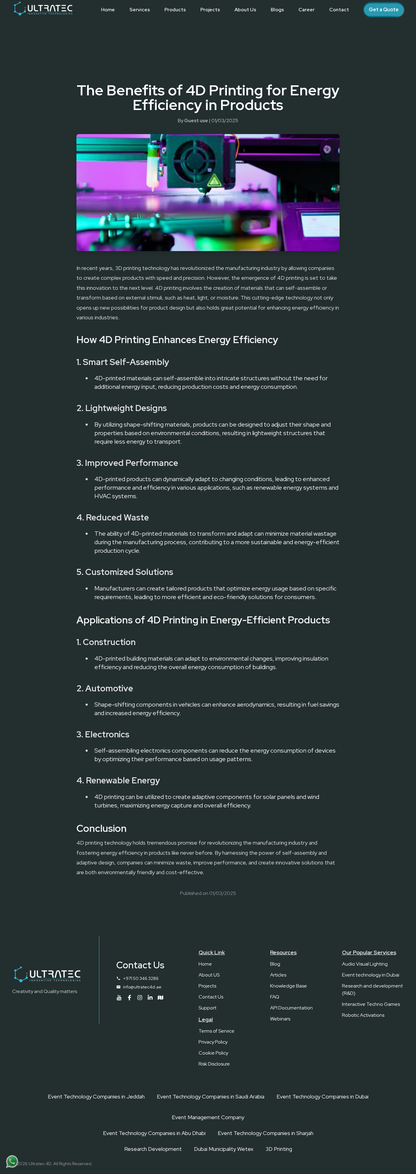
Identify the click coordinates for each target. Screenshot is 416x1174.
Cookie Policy (213, 1053)
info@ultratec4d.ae (142, 987)
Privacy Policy (213, 1042)
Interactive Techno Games (371, 1004)
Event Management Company (208, 1117)
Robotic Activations (363, 1015)
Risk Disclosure (214, 1064)
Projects (207, 986)
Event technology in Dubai (370, 975)
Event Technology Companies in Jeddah (96, 1096)
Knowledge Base (288, 986)
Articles (278, 975)
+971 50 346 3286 (141, 978)
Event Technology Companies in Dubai (322, 1096)
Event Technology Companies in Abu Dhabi (154, 1133)
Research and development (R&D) (372, 989)
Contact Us (211, 997)
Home (205, 964)
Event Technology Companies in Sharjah (265, 1133)
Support (208, 1008)
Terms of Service (216, 1031)
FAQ (274, 997)
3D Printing (279, 1148)
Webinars (280, 1019)
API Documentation (291, 1008)
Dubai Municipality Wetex (223, 1148)
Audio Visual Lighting (365, 964)
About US (209, 975)
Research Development (153, 1148)
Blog (275, 964)
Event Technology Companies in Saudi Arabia (210, 1096)
